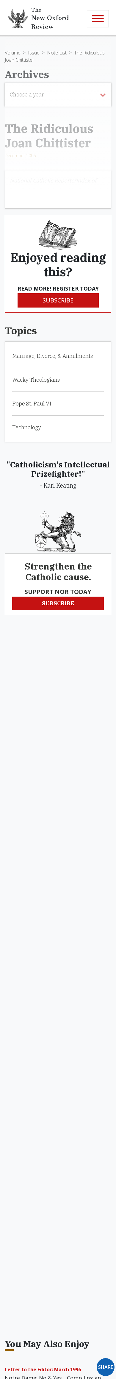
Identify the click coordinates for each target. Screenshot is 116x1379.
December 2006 (20, 155)
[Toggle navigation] (98, 18)
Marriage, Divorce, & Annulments (52, 355)
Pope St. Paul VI (31, 403)
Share (105, 1367)
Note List (57, 52)
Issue (34, 52)
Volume (13, 52)
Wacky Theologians (36, 379)
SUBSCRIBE (58, 300)
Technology (26, 427)
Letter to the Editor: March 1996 (43, 1369)
